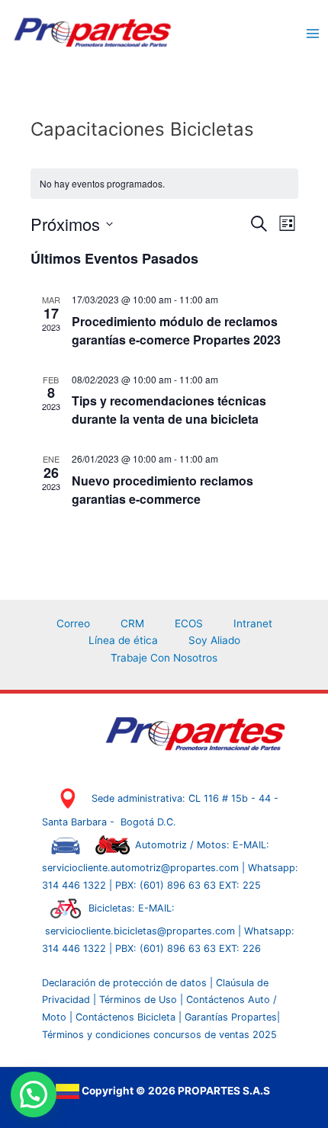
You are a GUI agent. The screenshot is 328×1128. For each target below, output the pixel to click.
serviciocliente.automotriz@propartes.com (142, 867)
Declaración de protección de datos (124, 983)
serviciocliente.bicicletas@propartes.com (141, 931)
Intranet (252, 623)
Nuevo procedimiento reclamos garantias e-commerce (162, 490)
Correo (73, 623)
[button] (33, 1094)
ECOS (189, 623)
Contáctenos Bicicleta (127, 1017)
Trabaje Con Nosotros (164, 658)
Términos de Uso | (141, 999)
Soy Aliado (214, 640)
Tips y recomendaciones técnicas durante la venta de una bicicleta (169, 410)
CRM (132, 623)
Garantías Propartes (231, 1017)
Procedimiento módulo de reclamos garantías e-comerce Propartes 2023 (176, 330)
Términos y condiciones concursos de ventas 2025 (159, 1034)
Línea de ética (123, 640)
